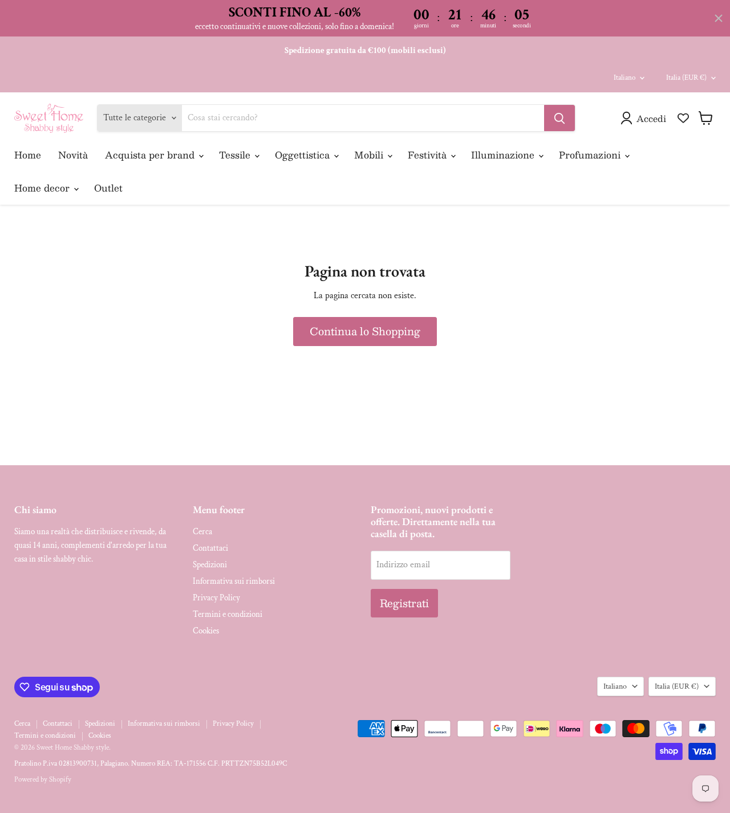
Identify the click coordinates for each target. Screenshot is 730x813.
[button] (645, 118)
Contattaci (210, 548)
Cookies (206, 630)
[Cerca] (559, 118)
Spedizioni (210, 564)
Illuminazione (504, 154)
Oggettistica (303, 154)
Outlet (108, 188)
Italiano (624, 78)
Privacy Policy (216, 597)
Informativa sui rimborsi (234, 581)
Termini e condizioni (227, 614)
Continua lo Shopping (365, 331)
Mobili (370, 154)
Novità (73, 154)
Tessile (236, 154)
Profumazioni (591, 154)
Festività (428, 154)
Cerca (202, 531)
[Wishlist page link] (683, 118)
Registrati (404, 603)
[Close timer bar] (718, 18)
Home (27, 154)
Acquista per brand (151, 154)
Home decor (43, 188)
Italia (686, 78)
